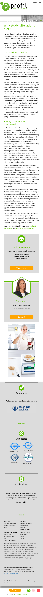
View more (21, 424)
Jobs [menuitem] (7, 594)
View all (21, 515)
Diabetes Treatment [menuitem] (10, 524)
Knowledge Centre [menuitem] (10, 532)
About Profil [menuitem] (23, 534)
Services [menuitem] (23, 522)
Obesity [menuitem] (6, 527)
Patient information (20, 594)
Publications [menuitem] (7, 534)
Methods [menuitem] (22, 527)
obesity (34, 226)
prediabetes (8, 228)
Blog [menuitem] (11, 594)
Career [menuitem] (22, 538)
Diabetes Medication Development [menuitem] (26, 524)
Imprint (6, 573)
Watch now (21, 268)
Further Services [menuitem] (25, 529)
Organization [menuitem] (25, 532)
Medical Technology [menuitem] (10, 525)
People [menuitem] (22, 536)
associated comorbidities (25, 228)
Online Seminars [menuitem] (9, 536)
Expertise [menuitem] (7, 522)
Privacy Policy (14, 573)
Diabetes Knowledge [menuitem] (10, 540)
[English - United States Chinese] (36, 590)
